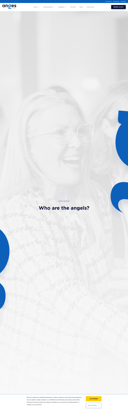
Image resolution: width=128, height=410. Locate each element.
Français (123, 1)
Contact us (109, 1)
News (81, 7)
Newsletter (116, 1)
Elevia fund (90, 7)
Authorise (94, 398)
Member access (118, 7)
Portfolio (73, 7)
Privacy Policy (92, 405)
